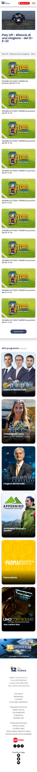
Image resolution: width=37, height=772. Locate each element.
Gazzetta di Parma (18, 707)
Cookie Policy (18, 728)
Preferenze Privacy (18, 723)
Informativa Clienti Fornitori (18, 731)
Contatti (18, 699)
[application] (18, 20)
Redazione (18, 696)
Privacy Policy (18, 725)
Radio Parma (18, 709)
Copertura (18, 715)
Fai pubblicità (18, 712)
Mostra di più (18, 331)
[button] (18, 20)
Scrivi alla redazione (18, 702)
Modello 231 (18, 718)
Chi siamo (18, 693)
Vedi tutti (23, 348)
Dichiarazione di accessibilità (18, 734)
